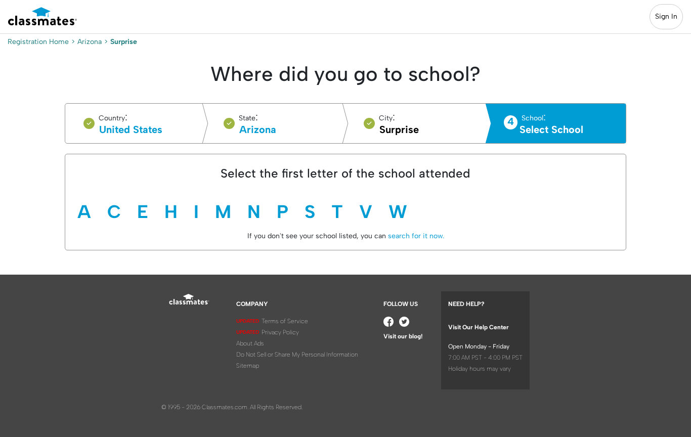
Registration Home (38, 41)
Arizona (89, 41)
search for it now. (415, 236)
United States (130, 129)
